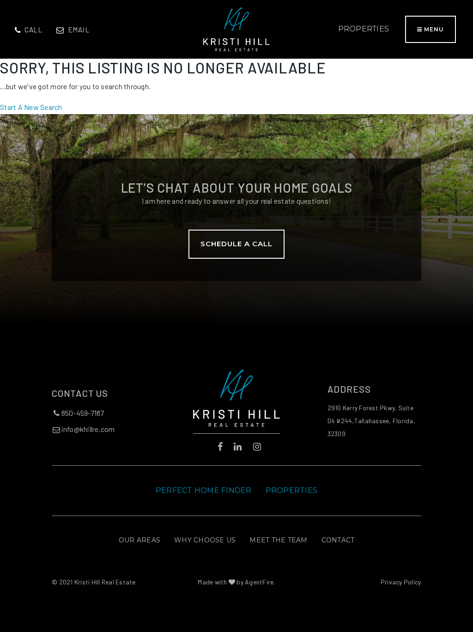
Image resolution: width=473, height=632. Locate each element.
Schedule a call (236, 243)
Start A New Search (31, 107)
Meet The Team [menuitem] (278, 540)
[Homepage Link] (236, 28)
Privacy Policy (401, 582)
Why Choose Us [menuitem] (205, 540)
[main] (236, 86)
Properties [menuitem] (363, 28)
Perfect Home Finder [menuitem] (204, 490)
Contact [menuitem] (338, 540)
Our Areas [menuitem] (139, 540)
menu (433, 29)
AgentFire (259, 582)
